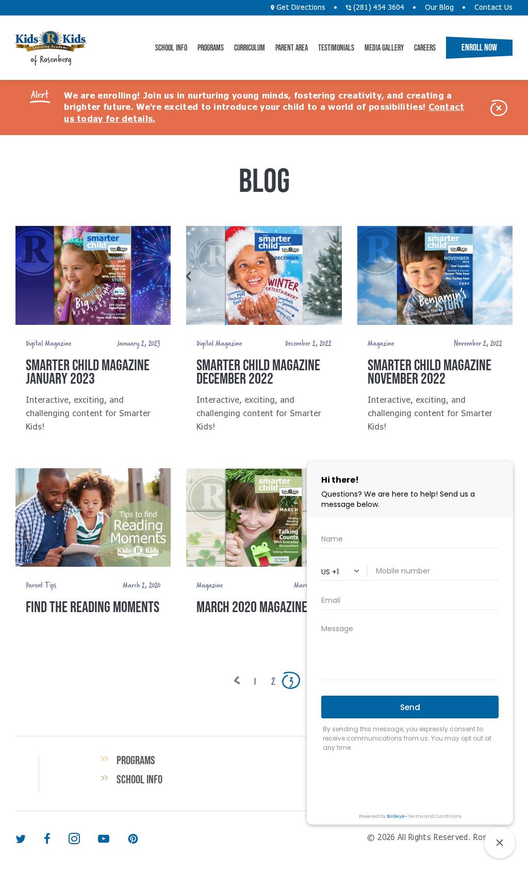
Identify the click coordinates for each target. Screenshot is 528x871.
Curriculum (249, 47)
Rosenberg (50, 41)
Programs (210, 47)
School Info (171, 47)
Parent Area (291, 47)
